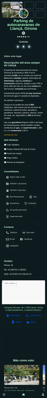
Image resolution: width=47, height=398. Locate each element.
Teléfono (13, 233)
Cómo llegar (15, 316)
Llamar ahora (35, 316)
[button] (4, 394)
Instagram (14, 246)
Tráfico (18, 322)
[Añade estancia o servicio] (23, 394)
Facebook (28, 239)
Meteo (33, 322)
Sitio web (30, 233)
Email (12, 239)
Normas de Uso (10, 135)
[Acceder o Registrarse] (43, 394)
